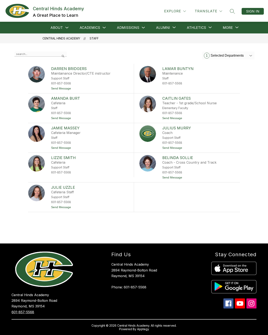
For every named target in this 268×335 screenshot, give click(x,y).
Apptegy (143, 329)
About (56, 27)
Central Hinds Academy (61, 38)
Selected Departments (225, 55)
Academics (90, 27)
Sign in (252, 11)
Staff (94, 38)
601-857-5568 (23, 312)
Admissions (128, 27)
